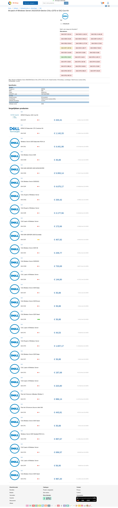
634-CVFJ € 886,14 (66, 66)
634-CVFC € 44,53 (79, 57)
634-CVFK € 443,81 (81, 66)
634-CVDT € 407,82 (66, 48)
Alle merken (46, 492)
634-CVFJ (23, 399)
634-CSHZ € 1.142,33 (81, 34)
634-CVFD (23, 346)
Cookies (79, 492)
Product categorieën (48, 490)
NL (106, 6)
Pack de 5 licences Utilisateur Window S (32, 394)
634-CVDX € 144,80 (66, 52)
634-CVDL (23, 146)
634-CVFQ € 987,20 (66, 75)
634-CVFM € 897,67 (66, 71)
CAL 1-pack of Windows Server (29, 274)
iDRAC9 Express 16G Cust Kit (29, 115)
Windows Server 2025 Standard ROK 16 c (33, 434)
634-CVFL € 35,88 (94, 66)
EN (108, 6)
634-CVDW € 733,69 (95, 48)
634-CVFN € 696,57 (81, 71)
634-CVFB (23, 319)
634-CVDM (23, 160)
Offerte (11, 503)
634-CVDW (23, 266)
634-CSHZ (23, 133)
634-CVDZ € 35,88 (94, 52)
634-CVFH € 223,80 (95, 61)
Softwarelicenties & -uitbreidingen (28, 8)
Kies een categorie (29, 3)
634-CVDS (23, 226)
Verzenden (12, 495)
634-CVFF (23, 359)
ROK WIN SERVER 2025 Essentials (31, 234)
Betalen (11, 492)
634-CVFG (23, 372)
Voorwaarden (80, 495)
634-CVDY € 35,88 (80, 52)
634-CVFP (23, 465)
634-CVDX (23, 279)
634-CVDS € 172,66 (97, 43)
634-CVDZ (23, 306)
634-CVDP (23, 186)
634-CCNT (23, 120)
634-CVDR (23, 213)
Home (9, 8)
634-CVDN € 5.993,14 (80, 39)
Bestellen (12, 490)
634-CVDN (23, 173)
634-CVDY (23, 292)
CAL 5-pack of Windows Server (29, 221)
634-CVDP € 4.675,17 (96, 39)
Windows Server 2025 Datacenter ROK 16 (33, 141)
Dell (40, 8)
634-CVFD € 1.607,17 (94, 57)
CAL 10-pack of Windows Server (30, 194)
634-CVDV (23, 253)
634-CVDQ (23, 199)
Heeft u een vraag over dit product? (68, 29)
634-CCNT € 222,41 (66, 34)
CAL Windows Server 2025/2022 (30, 181)
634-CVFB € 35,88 (66, 57)
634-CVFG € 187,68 (80, 61)
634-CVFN (23, 452)
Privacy (78, 490)
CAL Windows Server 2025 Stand (30, 314)
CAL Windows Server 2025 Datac (30, 288)
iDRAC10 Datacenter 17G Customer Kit (32, 128)
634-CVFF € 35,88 (65, 61)
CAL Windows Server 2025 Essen (30, 301)
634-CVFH (23, 385)
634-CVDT (23, 239)
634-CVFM (23, 439)
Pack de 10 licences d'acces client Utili (32, 407)
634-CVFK (23, 412)
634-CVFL (23, 425)
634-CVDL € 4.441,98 (96, 34)
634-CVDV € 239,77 (81, 48)
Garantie (12, 498)
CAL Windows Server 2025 (28, 155)
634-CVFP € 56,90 (95, 71)
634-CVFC (23, 332)
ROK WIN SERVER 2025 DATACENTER (32, 168)
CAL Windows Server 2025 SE (29, 248)
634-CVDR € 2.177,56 (81, 43)
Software (16, 8)
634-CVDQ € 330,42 (66, 43)
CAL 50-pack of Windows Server (30, 208)
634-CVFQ (23, 479)
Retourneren (13, 500)
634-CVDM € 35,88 (66, 39)
